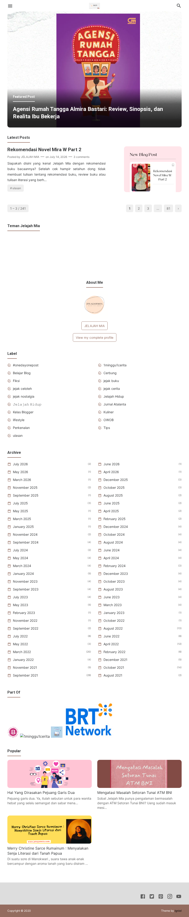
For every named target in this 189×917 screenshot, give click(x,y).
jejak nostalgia (23, 396)
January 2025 (23, 527)
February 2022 (114, 652)
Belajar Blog (22, 373)
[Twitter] (152, 897)
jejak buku (111, 381)
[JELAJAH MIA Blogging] (94, 5)
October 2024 (114, 534)
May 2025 (20, 511)
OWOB (108, 420)
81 (168, 208)
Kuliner (108, 412)
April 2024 (111, 558)
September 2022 (25, 628)
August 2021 (112, 675)
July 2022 (20, 636)
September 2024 (25, 542)
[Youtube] (179, 897)
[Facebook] (143, 897)
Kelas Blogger (23, 412)
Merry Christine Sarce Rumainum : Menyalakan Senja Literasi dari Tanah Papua (47, 851)
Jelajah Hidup (113, 396)
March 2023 (112, 605)
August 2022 (113, 628)
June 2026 (111, 464)
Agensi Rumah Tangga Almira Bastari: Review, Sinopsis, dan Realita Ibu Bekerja (88, 113)
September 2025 (25, 495)
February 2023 (24, 613)
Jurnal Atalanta (114, 404)
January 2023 (113, 613)
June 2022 (111, 636)
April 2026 (111, 472)
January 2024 (23, 574)
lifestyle (18, 420)
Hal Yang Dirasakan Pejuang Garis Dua (41, 792)
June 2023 (111, 597)
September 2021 (25, 675)
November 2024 (25, 534)
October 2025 (114, 487)
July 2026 (20, 464)
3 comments (81, 157)
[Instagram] (170, 897)
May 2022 (20, 644)
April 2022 (111, 644)
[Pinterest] (161, 897)
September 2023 (25, 589)
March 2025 (22, 519)
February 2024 (114, 566)
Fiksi (16, 381)
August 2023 (113, 589)
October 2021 (113, 667)
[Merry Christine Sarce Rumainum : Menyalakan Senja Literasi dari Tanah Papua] (49, 842)
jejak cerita (111, 389)
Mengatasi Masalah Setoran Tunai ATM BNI (134, 792)
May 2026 (20, 472)
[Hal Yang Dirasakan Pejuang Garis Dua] (49, 786)
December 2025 (115, 480)
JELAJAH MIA (94, 326)
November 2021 (25, 667)
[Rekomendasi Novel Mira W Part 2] (153, 190)
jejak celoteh (22, 389)
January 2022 (23, 660)
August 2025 (113, 495)
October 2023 (114, 581)
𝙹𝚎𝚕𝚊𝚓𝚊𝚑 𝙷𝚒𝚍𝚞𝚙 (27, 404)
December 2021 (115, 660)
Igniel (178, 910)
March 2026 (22, 480)
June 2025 (111, 503)
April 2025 (111, 511)
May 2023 (20, 605)
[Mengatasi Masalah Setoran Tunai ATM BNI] (139, 786)
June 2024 (111, 550)
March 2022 (22, 652)
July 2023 (20, 597)
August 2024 (113, 542)
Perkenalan (21, 428)
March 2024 (22, 566)
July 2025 (20, 503)
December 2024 (115, 527)
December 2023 (115, 574)
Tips (106, 428)
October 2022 (113, 620)
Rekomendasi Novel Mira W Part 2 (44, 149)
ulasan (16, 188)
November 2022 (25, 620)
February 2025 (114, 519)
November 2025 (25, 487)
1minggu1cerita (115, 365)
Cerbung (110, 373)
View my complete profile (94, 337)
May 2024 (20, 558)
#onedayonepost (25, 365)
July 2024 (20, 550)
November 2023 (25, 581)
